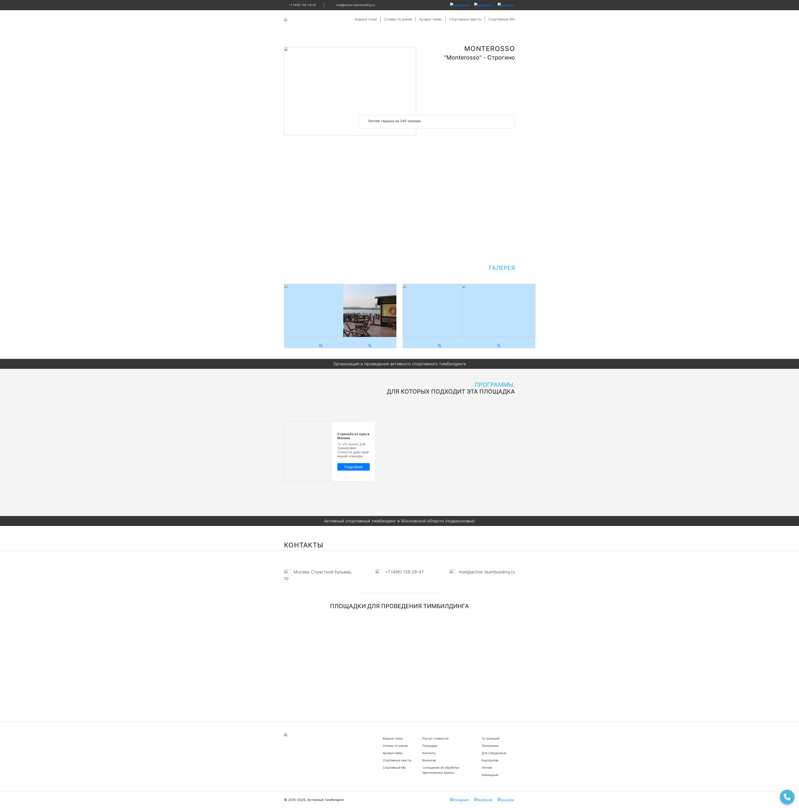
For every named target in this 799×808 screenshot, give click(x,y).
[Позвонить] (787, 796)
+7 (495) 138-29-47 (302, 5)
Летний (487, 767)
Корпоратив (490, 760)
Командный (490, 775)
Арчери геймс (430, 19)
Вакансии (429, 760)
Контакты (429, 753)
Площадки (429, 745)
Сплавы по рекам (398, 19)
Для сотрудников (494, 753)
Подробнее (353, 467)
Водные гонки (366, 19)
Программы (490, 745)
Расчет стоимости (435, 738)
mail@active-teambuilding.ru (355, 5)
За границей (490, 738)
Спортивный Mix (501, 19)
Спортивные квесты (465, 19)
